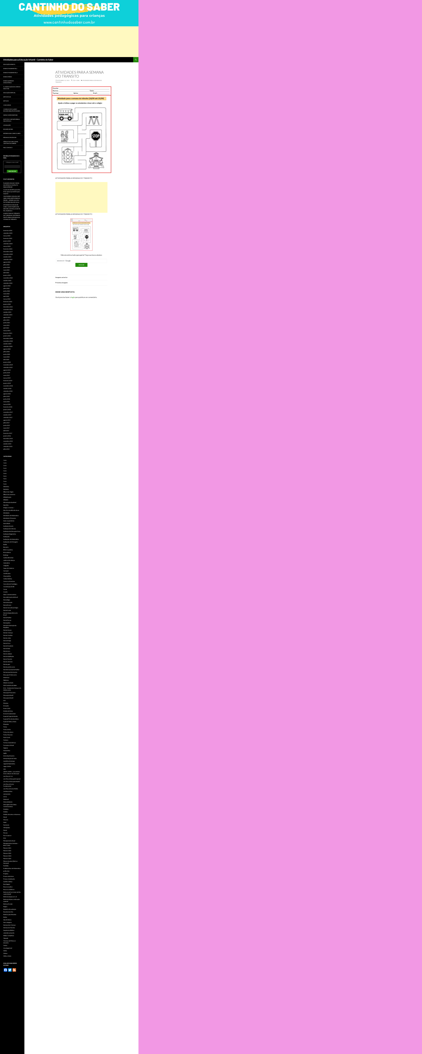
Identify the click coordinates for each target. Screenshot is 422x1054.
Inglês (5, 753)
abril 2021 (6, 328)
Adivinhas (6, 486)
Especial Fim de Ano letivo (11, 719)
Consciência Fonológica (10, 584)
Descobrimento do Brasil (10, 597)
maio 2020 (6, 357)
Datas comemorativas (10, 115)
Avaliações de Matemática (11, 539)
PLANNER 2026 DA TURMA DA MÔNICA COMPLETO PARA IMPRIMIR (11, 185)
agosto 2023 (7, 262)
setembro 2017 (7, 417)
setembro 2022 (7, 283)
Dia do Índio (6, 648)
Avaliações (6, 536)
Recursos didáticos (9, 889)
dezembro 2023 (8, 251)
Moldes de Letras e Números (11, 814)
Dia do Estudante (8, 646)
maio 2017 (6, 428)
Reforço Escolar (8, 904)
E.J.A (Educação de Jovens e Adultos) (11, 87)
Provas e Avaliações (9, 879)
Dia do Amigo (7, 640)
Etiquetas (6, 724)
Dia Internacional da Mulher (11, 669)
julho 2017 (6, 423)
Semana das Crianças (9, 925)
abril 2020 (6, 359)
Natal (4, 822)
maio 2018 (6, 401)
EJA (4, 700)
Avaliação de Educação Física (11, 531)
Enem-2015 (6, 708)
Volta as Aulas (7, 956)
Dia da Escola (7, 610)
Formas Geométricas (9, 742)
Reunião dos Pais (8, 912)
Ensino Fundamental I (10, 68)
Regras (5, 906)
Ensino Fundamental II (10, 72)
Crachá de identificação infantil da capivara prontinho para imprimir (12, 191)
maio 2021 (6, 325)
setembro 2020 (7, 346)
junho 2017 (6, 425)
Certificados (7, 573)
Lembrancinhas (7, 791)
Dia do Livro (6, 651)
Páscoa (5, 833)
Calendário (6, 563)
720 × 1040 (76, 80)
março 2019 (6, 378)
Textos (5, 945)
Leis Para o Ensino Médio (10, 789)
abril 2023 (6, 272)
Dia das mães (7, 638)
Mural (5, 817)
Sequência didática (8, 930)
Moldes (5, 812)
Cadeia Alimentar (8, 557)
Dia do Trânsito (7, 659)
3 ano (4, 471)
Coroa (5, 589)
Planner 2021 (7, 848)
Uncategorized (7, 948)
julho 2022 (6, 288)
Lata (4, 769)
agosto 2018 (7, 394)
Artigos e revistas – (9, 507)
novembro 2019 (8, 365)
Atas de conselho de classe (11, 510)
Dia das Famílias (8, 635)
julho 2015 (6, 449)
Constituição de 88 (8, 586)
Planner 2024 (7, 856)
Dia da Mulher (7, 617)
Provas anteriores (8, 876)
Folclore (5, 740)
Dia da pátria (6, 623)
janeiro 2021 (7, 336)
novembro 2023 (8, 254)
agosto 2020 (7, 349)
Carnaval (5, 571)
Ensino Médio (7, 76)
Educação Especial (9, 92)
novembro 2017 (8, 412)
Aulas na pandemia (8, 521)
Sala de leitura (7, 920)
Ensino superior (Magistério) (8, 81)
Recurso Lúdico (7, 887)
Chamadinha (7, 576)
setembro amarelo (8, 933)
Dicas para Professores (10, 675)
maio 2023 (6, 270)
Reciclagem (6, 884)
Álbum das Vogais (8, 492)
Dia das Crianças (8, 633)
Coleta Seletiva (7, 579)
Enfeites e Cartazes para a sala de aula (11, 120)
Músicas (5, 820)
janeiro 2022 (7, 304)
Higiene (5, 748)
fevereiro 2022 (7, 301)
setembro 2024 (7, 243)
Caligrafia (6, 565)
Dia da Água (6, 600)
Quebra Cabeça (7, 881)
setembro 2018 (7, 391)
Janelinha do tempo (9, 761)
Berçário (5, 547)
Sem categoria (7, 922)
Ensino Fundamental (9, 714)
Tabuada (5, 938)
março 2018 (6, 404)
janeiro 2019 (7, 383)
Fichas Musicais (8, 735)
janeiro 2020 (7, 362)
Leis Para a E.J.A (8, 776)
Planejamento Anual (9, 841)
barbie (5, 544)
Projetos (5, 873)
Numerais (6, 825)
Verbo (5, 951)
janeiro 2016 (7, 436)
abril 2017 (6, 430)
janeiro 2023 (7, 275)
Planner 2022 (7, 850)
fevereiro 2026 (7, 230)
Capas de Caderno (8, 568)
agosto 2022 (7, 286)
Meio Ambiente (7, 802)
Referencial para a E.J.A (10, 897)
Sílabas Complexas (8, 935)
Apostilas (6, 505)
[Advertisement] (66, 41)
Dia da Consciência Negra (10, 608)
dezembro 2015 (8, 438)
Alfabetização (7, 497)
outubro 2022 (7, 280)
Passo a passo (7, 835)
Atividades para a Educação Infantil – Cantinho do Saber (28, 59)
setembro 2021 (7, 315)
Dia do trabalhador (8, 656)
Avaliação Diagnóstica (9, 534)
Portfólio (5, 866)
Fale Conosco (7, 147)
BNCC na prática (8, 550)
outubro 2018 (7, 388)
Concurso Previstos (9, 581)
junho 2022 (6, 291)
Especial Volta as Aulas (9, 721)
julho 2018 (6, 396)
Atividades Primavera (9, 518)
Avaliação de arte (8, 526)
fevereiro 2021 (7, 333)
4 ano (4, 476)
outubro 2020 (7, 344)
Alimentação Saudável (9, 502)
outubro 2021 (7, 312)
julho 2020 (6, 351)
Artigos (6, 101)
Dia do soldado (7, 654)
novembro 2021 (8, 309)
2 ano (4, 465)
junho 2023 (6, 267)
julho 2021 (6, 320)
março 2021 (6, 330)
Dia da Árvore (7, 605)
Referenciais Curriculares (11, 133)
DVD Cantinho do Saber (10, 685)
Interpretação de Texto (10, 758)
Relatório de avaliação (9, 909)
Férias (5, 727)
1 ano (4, 460)
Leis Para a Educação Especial (11, 779)
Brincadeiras (7, 552)
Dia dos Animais (8, 662)
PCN (4, 838)
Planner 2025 (7, 858)
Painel (5, 830)
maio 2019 (6, 375)
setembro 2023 (7, 259)
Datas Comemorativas (9, 594)
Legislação (7, 125)
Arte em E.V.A (7, 97)
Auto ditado (6, 523)
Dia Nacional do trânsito (10, 672)
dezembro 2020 (8, 338)
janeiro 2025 (7, 241)
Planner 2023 (7, 853)
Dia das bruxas (7, 630)
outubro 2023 (7, 257)
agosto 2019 (7, 370)
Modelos (6, 809)
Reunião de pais (8, 129)
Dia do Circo (6, 643)
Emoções (6, 706)
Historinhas (6, 750)
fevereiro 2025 (7, 238)
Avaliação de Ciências (9, 529)
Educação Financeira (9, 692)
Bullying (5, 555)
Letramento (6, 794)
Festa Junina (7, 729)
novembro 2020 (8, 341)
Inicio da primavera (8, 756)
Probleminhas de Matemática (12, 868)
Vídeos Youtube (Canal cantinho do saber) (10, 142)
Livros (5, 796)
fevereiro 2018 (7, 407)
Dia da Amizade (7, 602)
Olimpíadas (6, 827)
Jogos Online (7, 766)
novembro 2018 (8, 386)
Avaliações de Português (10, 542)
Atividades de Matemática (11, 515)
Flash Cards (6, 737)
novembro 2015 (8, 441)
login (73, 297)
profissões (6, 871)
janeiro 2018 (7, 409)
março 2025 (6, 236)
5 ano (4, 481)
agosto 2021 (7, 317)
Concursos (7, 105)
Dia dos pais (6, 664)
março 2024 (6, 246)
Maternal (6, 799)
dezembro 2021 (8, 307)
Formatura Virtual (8, 745)
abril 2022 (6, 296)
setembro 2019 (7, 367)
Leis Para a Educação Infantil (11, 781)
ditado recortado (8, 683)
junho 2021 (6, 322)
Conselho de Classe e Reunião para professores (11, 110)
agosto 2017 (7, 420)
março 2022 (6, 299)
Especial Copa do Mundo (10, 716)
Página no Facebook (9, 137)
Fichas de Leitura (8, 732)
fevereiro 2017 (7, 433)
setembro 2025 (7, 233)
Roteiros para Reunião (9, 914)
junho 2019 (6, 372)
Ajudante (6, 489)
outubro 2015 (7, 444)
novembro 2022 (8, 278)
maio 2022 (6, 293)
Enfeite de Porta (8, 711)
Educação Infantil (9, 64)
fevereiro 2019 (7, 380)
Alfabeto (5, 500)
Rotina (5, 917)
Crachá (5, 592)
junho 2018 (6, 399)
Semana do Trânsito (9, 927)
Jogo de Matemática (9, 764)
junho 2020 (6, 354)
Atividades (6, 513)
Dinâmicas (6, 677)
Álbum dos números (9, 494)
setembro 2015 (7, 446)
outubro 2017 (7, 415)
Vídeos (5, 953)
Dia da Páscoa (7, 620)
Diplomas (6, 680)
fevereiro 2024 (7, 249)
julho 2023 (6, 265)
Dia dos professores (9, 667)
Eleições (5, 703)
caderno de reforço (9, 560)
